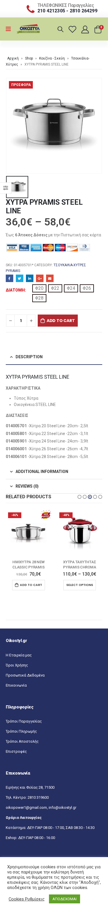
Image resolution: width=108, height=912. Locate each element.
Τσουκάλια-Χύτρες (70, 265)
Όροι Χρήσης (17, 665)
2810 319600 (38, 797)
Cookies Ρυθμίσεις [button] (27, 899)
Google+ (39, 278)
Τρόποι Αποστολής (22, 741)
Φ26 (87, 288)
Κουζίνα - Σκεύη (52, 58)
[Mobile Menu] (10, 29)
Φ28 (39, 298)
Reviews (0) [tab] (27, 486)
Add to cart (61, 320)
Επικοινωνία (16, 685)
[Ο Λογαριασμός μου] (86, 29)
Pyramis (13, 271)
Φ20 (39, 288)
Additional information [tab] (42, 471)
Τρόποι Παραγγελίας (24, 721)
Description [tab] (29, 357)
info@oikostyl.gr (62, 807)
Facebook (9, 278)
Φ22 (55, 288)
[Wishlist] (73, 29)
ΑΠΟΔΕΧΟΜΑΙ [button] (64, 899)
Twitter (19, 278)
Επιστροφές (16, 751)
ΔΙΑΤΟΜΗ (15, 290)
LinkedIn (29, 278)
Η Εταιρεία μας (19, 655)
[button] (79, 496)
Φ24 (71, 288)
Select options (28, 585)
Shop (29, 58)
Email (50, 278)
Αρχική (13, 58)
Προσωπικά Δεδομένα (25, 675)
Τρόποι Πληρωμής (21, 731)
